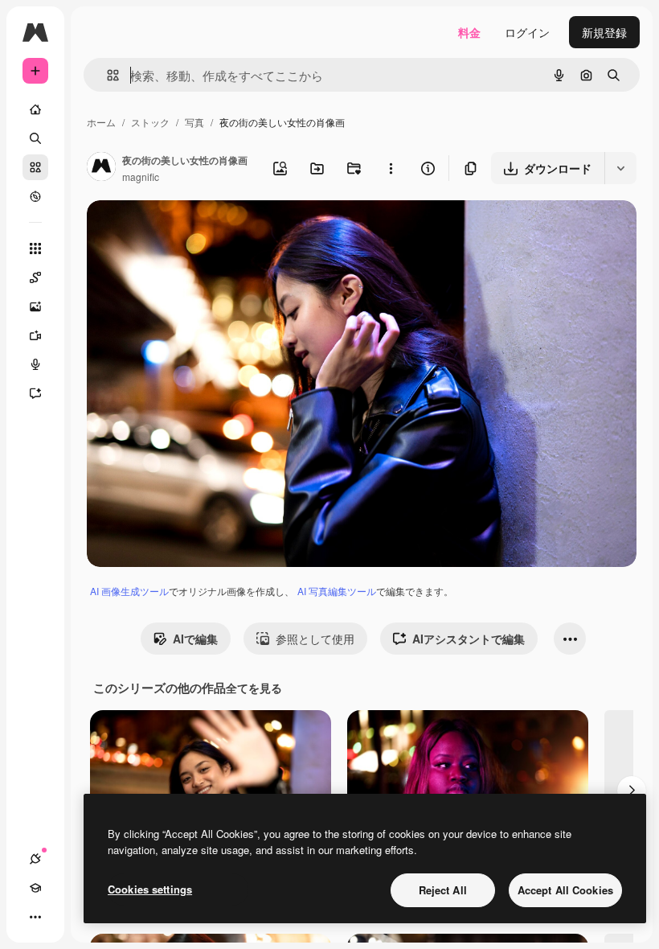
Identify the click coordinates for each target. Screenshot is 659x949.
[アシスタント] (35, 393)
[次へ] (631, 790)
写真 (194, 122)
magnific (140, 176)
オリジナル (197, 231)
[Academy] (35, 888)
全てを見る (254, 688)
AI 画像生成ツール (129, 591)
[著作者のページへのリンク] (101, 168)
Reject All (443, 890)
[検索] (35, 138)
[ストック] (35, 167)
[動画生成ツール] (35, 335)
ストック (150, 122)
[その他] (35, 917)
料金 (469, 32)
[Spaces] (35, 277)
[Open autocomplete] (106, 75)
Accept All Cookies (565, 890)
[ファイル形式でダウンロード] (620, 168)
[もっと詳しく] (35, 196)
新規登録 (604, 32)
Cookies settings (150, 889)
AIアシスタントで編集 (468, 639)
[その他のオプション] (391, 168)
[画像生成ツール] (35, 306)
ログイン (527, 32)
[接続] (35, 859)
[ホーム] (35, 109)
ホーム (101, 122)
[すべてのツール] (35, 248)
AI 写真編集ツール (336, 591)
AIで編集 (195, 639)
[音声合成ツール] (35, 364)
